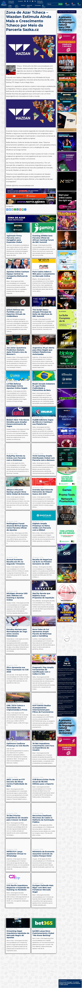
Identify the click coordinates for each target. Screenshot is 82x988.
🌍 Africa (43, 6)
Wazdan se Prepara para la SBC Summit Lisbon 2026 (66, 697)
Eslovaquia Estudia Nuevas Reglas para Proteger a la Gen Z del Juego (67, 683)
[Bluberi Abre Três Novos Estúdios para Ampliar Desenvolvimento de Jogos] (18, 412)
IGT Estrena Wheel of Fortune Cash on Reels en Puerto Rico (65, 679)
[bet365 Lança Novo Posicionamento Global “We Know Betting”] (44, 923)
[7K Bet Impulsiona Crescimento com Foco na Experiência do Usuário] (44, 735)
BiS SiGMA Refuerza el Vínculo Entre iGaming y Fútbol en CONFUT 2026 (66, 674)
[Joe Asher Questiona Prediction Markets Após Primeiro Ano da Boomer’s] (18, 340)
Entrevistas (38, 5)
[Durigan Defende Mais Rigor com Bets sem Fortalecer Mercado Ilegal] (44, 877)
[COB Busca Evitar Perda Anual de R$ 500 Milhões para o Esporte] (44, 771)
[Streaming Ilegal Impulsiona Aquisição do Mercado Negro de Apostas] (18, 923)
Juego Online (10, 6)
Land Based (16, 6)
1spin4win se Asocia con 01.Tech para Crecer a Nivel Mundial (66, 687)
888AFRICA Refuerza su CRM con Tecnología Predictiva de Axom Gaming (66, 713)
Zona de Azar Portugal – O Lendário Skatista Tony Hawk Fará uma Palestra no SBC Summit (69, 983)
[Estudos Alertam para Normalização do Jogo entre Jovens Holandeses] (18, 621)
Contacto (20, 1)
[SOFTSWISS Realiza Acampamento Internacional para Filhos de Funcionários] (44, 697)
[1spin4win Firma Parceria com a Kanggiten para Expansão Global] (18, 228)
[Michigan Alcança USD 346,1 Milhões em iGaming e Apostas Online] (18, 585)
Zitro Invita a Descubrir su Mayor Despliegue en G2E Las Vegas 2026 (67, 669)
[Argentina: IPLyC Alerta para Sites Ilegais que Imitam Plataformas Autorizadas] (44, 340)
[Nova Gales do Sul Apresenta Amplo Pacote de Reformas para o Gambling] (44, 621)
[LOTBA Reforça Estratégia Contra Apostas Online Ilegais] (18, 376)
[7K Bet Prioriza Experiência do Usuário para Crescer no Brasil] (18, 807)
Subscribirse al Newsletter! (66, 12)
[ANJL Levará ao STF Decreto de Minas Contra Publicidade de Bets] (18, 771)
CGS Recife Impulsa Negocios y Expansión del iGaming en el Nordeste (66, 702)
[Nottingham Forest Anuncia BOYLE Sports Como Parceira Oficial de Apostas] (18, 515)
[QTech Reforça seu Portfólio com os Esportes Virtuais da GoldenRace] (18, 302)
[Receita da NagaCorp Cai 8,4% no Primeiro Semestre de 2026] (44, 551)
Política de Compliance (40, 2)
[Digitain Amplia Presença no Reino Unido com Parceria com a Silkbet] (44, 515)
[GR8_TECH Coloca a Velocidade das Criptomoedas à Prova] (18, 697)
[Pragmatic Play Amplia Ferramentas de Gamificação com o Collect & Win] (44, 659)
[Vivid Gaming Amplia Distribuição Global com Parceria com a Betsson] (44, 448)
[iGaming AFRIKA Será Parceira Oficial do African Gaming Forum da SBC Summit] (44, 228)
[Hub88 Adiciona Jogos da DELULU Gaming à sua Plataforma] (44, 412)
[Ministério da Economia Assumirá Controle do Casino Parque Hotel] (44, 843)
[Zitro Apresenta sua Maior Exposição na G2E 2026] (18, 659)
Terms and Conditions (11, 2)
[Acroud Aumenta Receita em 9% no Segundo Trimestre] (18, 551)
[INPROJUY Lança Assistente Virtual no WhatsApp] (18, 843)
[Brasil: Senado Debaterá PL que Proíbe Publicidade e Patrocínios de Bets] (44, 376)
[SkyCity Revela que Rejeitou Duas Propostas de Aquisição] (44, 585)
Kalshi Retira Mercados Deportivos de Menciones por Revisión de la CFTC (66, 692)
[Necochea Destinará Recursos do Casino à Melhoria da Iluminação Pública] (44, 807)
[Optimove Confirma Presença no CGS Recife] (18, 735)
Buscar (60, 4)
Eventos (23, 5)
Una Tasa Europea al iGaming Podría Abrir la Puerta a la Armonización (65, 707)
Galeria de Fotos (29, 6)
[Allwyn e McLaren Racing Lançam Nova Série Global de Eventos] (18, 482)
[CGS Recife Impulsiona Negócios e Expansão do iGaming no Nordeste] (18, 877)
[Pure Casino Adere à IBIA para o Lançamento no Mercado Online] (44, 264)
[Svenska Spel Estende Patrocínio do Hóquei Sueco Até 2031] (44, 482)
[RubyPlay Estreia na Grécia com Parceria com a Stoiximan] (18, 448)
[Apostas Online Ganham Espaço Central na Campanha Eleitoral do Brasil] (18, 264)
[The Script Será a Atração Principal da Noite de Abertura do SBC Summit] (44, 302)
